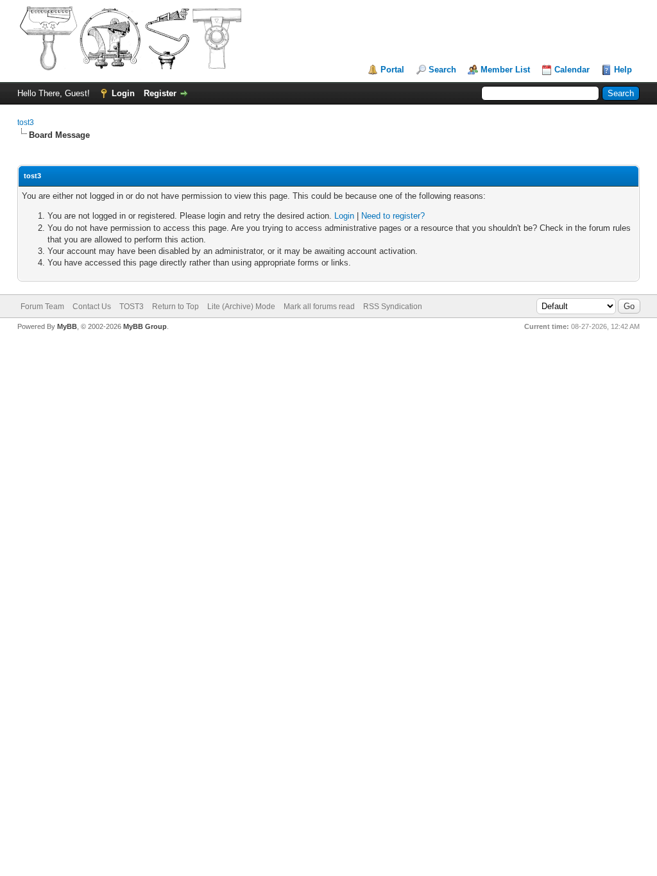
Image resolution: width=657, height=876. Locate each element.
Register (160, 93)
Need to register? (393, 216)
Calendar (572, 69)
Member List (505, 69)
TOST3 (131, 306)
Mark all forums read (319, 306)
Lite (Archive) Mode (241, 306)
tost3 (25, 122)
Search (442, 69)
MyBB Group (145, 326)
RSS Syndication (392, 306)
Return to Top (175, 306)
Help (623, 69)
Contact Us (92, 306)
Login (123, 93)
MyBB (67, 326)
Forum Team (42, 306)
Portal (392, 69)
